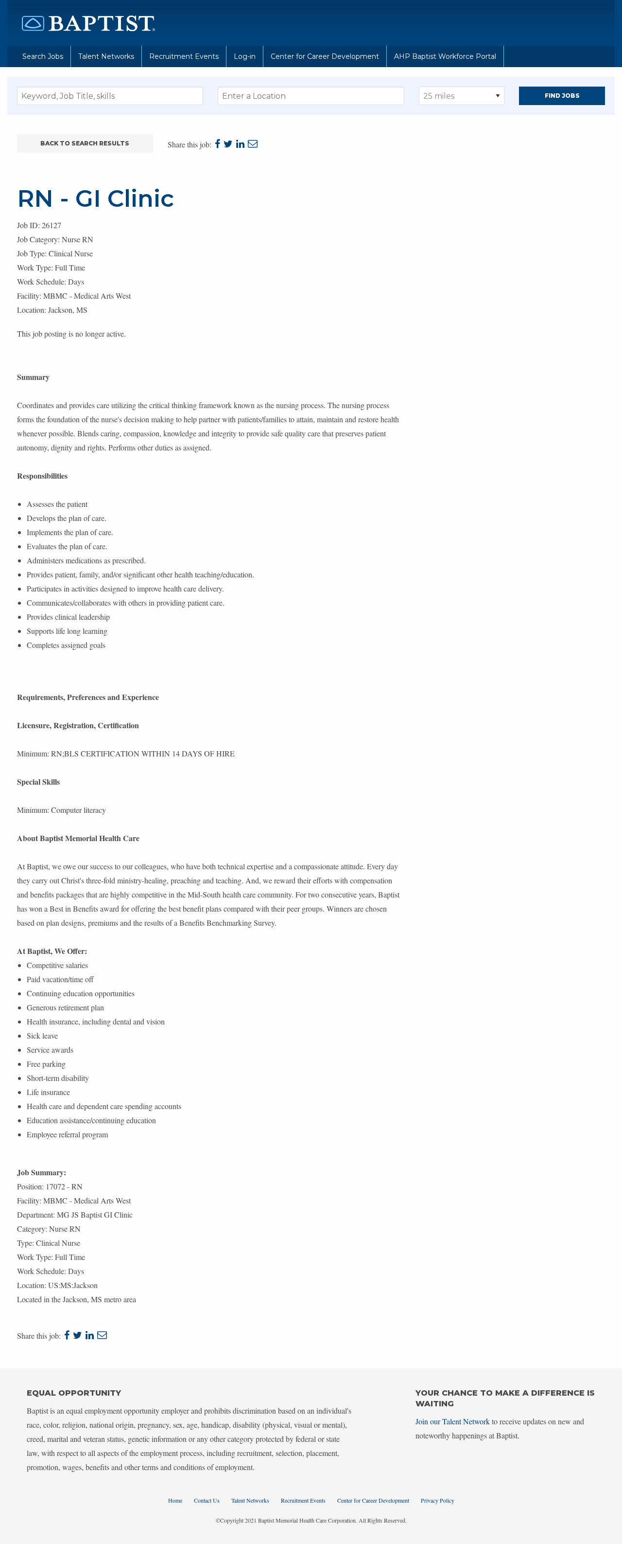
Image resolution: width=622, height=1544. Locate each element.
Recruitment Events (184, 56)
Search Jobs (42, 56)
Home (175, 1500)
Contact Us (207, 1500)
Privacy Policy (437, 1500)
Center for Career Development (325, 56)
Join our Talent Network (452, 1421)
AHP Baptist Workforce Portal (445, 56)
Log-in (245, 56)
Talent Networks (106, 56)
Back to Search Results (84, 143)
